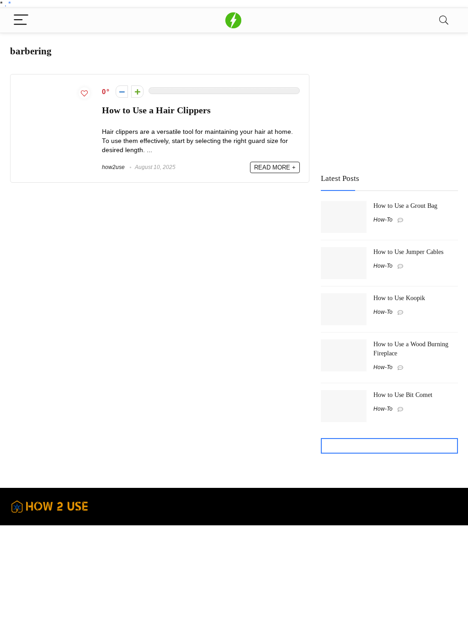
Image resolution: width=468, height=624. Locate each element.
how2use (113, 167)
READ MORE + (275, 167)
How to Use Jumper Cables (408, 251)
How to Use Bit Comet (402, 394)
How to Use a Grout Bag (405, 205)
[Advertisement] (389, 99)
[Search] (444, 20)
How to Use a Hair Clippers (156, 110)
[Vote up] (137, 91)
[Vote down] (122, 91)
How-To (383, 220)
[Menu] (21, 20)
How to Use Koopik (399, 297)
